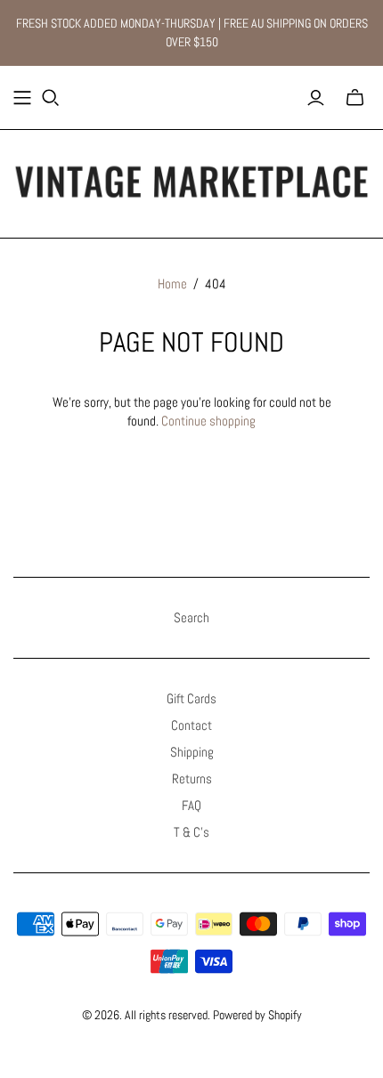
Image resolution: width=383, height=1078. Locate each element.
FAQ (191, 805)
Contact (191, 725)
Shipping (192, 751)
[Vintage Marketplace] (191, 179)
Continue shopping (208, 420)
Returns (192, 778)
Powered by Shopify (257, 1015)
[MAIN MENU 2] (22, 98)
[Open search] (51, 98)
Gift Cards (191, 698)
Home (172, 283)
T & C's (191, 831)
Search (191, 617)
